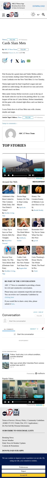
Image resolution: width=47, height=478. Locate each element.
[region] (23, 343)
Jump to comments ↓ (9, 123)
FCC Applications (30, 423)
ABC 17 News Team (10, 49)
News (19, 117)
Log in (35, 312)
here (12, 304)
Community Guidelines (35, 420)
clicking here (9, 297)
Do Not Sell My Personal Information (15, 426)
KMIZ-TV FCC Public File (13, 423)
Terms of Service (8, 420)
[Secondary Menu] (5, 14)
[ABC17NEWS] (14, 14)
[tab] (8, 329)
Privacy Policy (21, 420)
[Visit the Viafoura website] (40, 373)
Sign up (41, 312)
